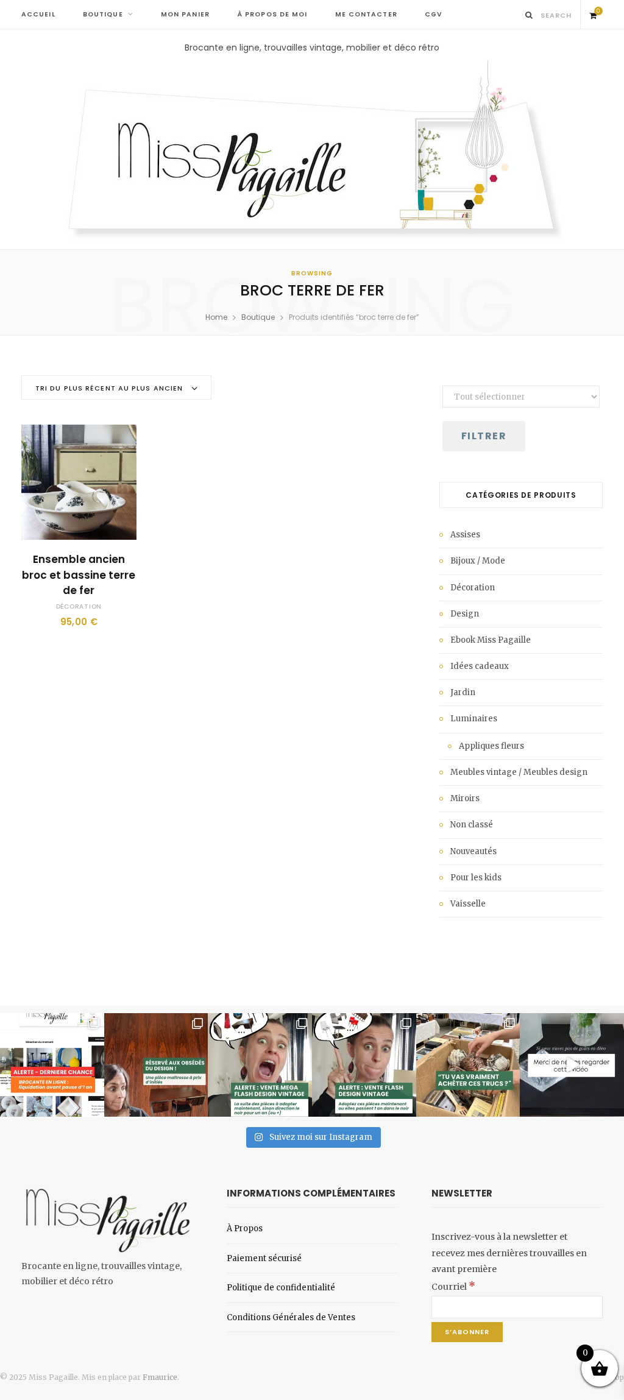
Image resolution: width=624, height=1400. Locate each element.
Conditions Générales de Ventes (291, 1317)
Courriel (453, 1286)
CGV (433, 14)
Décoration (79, 606)
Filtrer (483, 436)
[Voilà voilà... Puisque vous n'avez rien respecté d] (572, 1065)
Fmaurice (160, 1377)
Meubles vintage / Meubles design (518, 772)
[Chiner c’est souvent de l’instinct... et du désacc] (468, 1065)
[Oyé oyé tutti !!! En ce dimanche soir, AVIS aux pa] (156, 1065)
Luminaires (473, 718)
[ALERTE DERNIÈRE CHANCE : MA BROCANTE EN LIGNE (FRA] (52, 1065)
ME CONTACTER (366, 14)
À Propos (245, 1228)
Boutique (258, 317)
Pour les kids (476, 877)
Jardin (462, 692)
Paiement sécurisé (264, 1258)
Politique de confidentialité (281, 1287)
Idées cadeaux (479, 666)
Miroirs (465, 798)
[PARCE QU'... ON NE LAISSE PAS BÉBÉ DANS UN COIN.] (364, 1065)
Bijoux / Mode (477, 561)
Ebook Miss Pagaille (490, 640)
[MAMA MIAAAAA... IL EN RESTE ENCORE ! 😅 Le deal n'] (260, 1065)
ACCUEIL (38, 14)
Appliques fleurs (491, 746)
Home (216, 317)
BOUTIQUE (103, 14)
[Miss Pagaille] (312, 151)
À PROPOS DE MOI (272, 14)
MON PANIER (185, 14)
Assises (465, 534)
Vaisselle (468, 904)
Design (464, 614)
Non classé (471, 824)
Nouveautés (473, 851)
